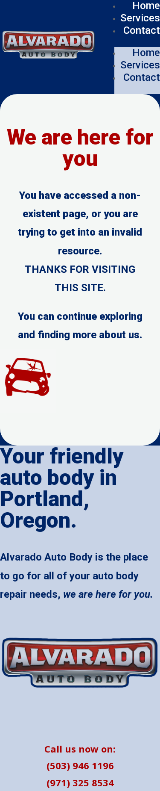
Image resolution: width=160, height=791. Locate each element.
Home (146, 53)
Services (140, 18)
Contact (141, 30)
